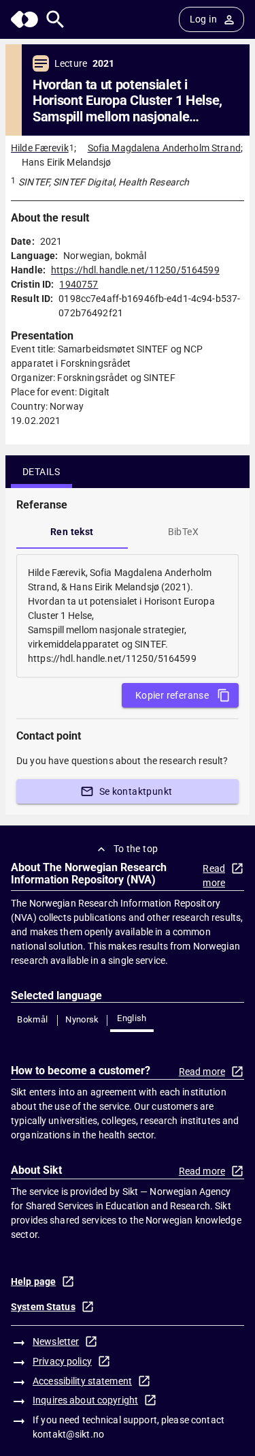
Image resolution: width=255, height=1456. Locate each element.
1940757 (78, 284)
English (132, 1018)
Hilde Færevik (40, 147)
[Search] (55, 19)
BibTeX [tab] (183, 531)
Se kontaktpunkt (136, 791)
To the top (136, 848)
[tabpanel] (127, 616)
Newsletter (56, 1341)
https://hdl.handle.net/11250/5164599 (135, 269)
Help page (33, 1281)
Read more (214, 875)
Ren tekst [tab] (72, 531)
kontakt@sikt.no (68, 1434)
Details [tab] (41, 471)
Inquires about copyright (85, 1400)
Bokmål (32, 1019)
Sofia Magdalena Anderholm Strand (164, 147)
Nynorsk (82, 1019)
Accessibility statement (82, 1381)
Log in (203, 19)
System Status (43, 1306)
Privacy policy (62, 1361)
